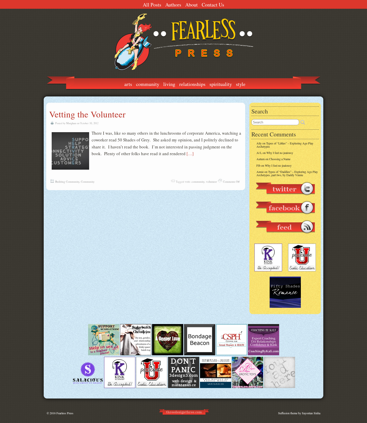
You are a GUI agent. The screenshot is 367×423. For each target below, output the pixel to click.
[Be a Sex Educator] (263, 354)
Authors (173, 4)
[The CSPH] (231, 354)
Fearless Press (64, 413)
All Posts (152, 4)
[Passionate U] (151, 387)
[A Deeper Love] (167, 354)
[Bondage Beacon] (199, 354)
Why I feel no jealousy (279, 153)
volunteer (211, 181)
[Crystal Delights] (247, 387)
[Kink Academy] (119, 387)
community (197, 181)
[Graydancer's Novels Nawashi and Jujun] (215, 387)
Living (169, 84)
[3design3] (183, 387)
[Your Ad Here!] (279, 387)
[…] (190, 153)
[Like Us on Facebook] (285, 217)
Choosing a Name (279, 159)
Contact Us (213, 4)
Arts (128, 84)
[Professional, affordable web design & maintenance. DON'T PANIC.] (184, 417)
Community (147, 84)
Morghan (71, 123)
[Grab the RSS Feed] (285, 236)
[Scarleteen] (103, 354)
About (191, 4)
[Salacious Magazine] (87, 387)
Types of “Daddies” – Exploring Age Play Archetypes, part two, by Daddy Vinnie (287, 173)
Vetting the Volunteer (87, 114)
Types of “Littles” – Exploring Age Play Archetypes (284, 144)
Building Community (67, 181)
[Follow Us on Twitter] (285, 198)
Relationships (192, 84)
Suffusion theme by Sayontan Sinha (299, 413)
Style (240, 84)
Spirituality (220, 84)
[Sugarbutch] (135, 354)
